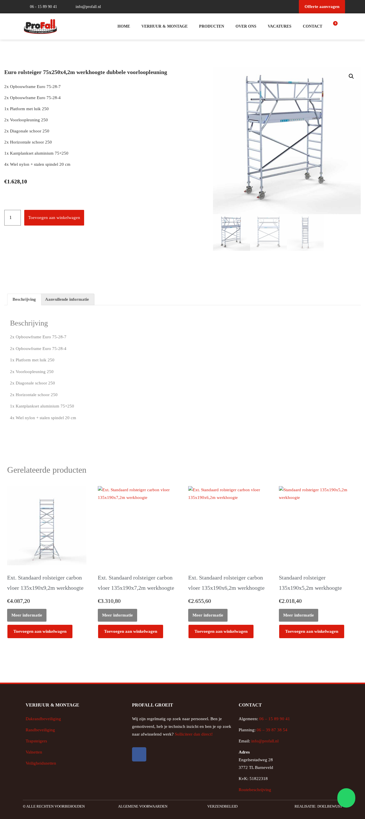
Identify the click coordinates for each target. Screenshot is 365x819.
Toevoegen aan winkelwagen (54, 217)
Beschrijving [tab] (24, 299)
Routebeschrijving (255, 789)
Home (123, 26)
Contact (312, 26)
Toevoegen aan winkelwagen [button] (39, 631)
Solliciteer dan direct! (194, 734)
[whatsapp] (345, 798)
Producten (211, 26)
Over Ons (246, 26)
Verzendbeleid (222, 806)
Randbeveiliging (40, 730)
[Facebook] (139, 754)
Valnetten (34, 752)
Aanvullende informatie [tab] (67, 299)
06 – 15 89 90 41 (274, 718)
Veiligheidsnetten (41, 763)
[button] (351, 76)
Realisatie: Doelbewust (318, 806)
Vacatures (279, 26)
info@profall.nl (265, 741)
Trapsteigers (36, 741)
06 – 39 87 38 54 (272, 730)
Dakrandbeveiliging (43, 718)
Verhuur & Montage (164, 26)
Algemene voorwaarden (142, 806)
